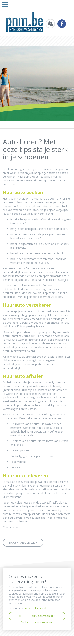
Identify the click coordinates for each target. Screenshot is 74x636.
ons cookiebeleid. (35, 608)
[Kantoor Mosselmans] (25, 22)
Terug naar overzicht (23, 542)
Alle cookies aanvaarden (37, 616)
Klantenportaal (50, 23)
